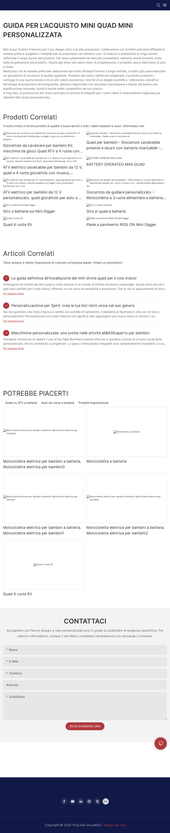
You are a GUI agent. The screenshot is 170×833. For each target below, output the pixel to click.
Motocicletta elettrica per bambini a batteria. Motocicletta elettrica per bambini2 (125, 530)
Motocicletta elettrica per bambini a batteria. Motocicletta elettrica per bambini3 (42, 464)
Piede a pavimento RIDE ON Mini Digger (121, 224)
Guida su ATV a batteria (21, 402)
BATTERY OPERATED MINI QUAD (115, 164)
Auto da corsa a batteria (57, 402)
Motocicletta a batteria (106, 461)
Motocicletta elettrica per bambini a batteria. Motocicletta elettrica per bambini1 (42, 530)
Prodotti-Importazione (93, 402)
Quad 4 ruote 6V (17, 224)
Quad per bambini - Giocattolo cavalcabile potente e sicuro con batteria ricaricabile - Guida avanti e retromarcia (123, 145)
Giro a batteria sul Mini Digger (29, 211)
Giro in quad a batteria (106, 211)
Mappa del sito (114, 825)
